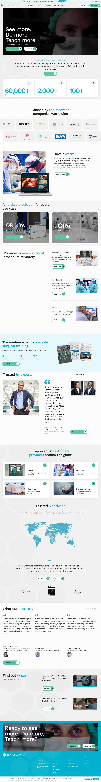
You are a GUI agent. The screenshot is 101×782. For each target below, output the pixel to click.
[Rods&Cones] (8, 5)
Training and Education (60, 252)
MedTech (30, 470)
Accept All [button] (96, 779)
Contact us (56, 513)
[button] (81, 374)
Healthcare (80, 470)
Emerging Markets (83, 489)
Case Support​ (57, 280)
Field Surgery (32, 489)
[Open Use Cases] (32, 5)
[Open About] (65, 5)
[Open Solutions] (50, 5)
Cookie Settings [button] (88, 779)
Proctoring (55, 308)
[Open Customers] (42, 5)
